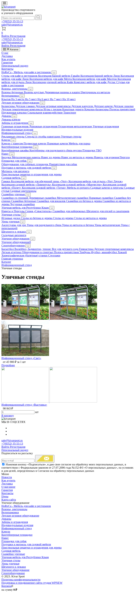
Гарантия (7, 62)
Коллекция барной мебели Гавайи (59, 75)
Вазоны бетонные (12, 92)
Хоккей (122, 252)
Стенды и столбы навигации (43, 136)
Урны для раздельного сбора (44, 225)
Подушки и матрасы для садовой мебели (26, 167)
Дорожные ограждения (43, 126)
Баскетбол (7, 249)
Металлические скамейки (73, 197)
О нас (4, 52)
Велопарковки (10, 95)
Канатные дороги (73, 109)
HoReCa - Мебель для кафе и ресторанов (26, 72)
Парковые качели (58, 143)
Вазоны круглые (34, 92)
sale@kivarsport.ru (12, 24)
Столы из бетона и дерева (37, 218)
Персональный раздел (14, 65)
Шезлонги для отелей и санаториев (107, 211)
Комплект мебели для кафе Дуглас (95, 82)
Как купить (8, 59)
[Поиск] (38, 17)
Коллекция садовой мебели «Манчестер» (77, 184)
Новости (6, 477)
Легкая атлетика (11, 252)
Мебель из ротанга (78, 187)
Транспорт (69, 112)
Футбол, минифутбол (104, 252)
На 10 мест (69, 99)
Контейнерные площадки (17, 146)
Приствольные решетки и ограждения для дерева (31, 174)
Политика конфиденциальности (20, 579)
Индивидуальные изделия (17, 129)
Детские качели (103, 106)
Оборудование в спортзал (38, 252)
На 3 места (18, 99)
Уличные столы (11, 214)
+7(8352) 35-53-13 (12, 21)
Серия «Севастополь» (39, 211)
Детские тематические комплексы (22, 109)
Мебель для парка (79, 143)
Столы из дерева (63, 218)
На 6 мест (43, 99)
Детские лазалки (123, 106)
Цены (4, 496)
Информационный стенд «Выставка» (24, 404)
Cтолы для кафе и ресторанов (19, 75)
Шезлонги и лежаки (14, 231)
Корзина (6, 585)
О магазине (8, 486)
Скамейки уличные (13, 194)
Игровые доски (11, 218)
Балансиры (8, 106)
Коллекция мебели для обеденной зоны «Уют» (39, 181)
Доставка (7, 56)
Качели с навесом (12, 143)
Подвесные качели (35, 143)
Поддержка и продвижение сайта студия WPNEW (31, 582)
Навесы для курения (107, 157)
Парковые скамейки (101, 197)
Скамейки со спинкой (15, 197)
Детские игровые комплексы (53, 106)
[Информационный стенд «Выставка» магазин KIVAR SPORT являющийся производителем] (49, 401)
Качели (6, 139)
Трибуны (85, 252)
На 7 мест (56, 99)
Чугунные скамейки (22, 204)
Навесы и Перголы (13, 211)
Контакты (7, 68)
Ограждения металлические (75, 126)
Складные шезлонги (13, 235)
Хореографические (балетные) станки (24, 255)
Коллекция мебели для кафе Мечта (50, 79)
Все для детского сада (65, 249)
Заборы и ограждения (15, 122)
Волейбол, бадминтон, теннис (33, 249)
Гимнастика (86, 249)
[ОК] (44, 459)
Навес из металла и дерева (77, 157)
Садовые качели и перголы (107, 187)
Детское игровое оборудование (20, 102)
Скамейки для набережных (69, 211)
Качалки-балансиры (96, 109)
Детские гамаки (25, 106)
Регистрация (17, 35)
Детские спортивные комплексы (114, 249)
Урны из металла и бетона (78, 225)
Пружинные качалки (14, 112)
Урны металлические (108, 225)
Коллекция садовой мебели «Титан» (44, 187)
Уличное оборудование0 (16, 242)
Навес (5, 153)
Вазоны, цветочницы (14, 88)
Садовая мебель (11, 177)
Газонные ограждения (15, 126)
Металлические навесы (26, 157)
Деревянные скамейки (43, 197)
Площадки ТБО (92, 150)
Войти (5, 35)
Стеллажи (54, 255)
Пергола (125, 157)
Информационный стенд (16, 133)
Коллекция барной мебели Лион (100, 75)
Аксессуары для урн (14, 225)
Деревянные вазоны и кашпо (63, 92)
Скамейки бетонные (24, 201)
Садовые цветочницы (23, 190)
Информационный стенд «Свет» (21, 358)
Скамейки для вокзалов (51, 201)
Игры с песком (53, 109)
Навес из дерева (51, 157)
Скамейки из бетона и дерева (84, 201)
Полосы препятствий (122, 109)
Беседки (6, 157)
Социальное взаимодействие (45, 112)
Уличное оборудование (15, 238)
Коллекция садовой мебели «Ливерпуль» (26, 184)
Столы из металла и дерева (90, 218)
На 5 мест (31, 99)
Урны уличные (10, 221)
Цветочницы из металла (95, 92)
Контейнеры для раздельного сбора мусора (55, 150)
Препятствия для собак (63, 164)
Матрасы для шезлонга (15, 171)
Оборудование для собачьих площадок (25, 164)
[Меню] (4, 3)
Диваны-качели (10, 119)
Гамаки (6, 181)
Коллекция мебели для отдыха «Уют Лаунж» (95, 181)
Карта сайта (8, 499)
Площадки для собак (14, 160)
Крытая (6, 99)
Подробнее (8, 365)
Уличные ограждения (106, 126)
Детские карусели (82, 106)
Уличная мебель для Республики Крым (25, 207)
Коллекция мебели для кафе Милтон (95, 79)
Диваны (6, 115)
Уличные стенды (71, 136)
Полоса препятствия (66, 252)
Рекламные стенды (13, 136)
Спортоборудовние (13, 245)
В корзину (7, 415)
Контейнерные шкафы (15, 150)
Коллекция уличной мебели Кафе (53, 82)
